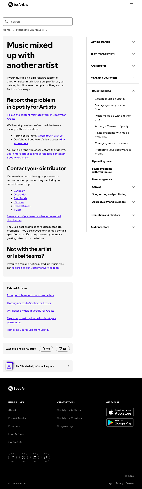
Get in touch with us (50, 135)
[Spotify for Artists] (18, 5)
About (12, 410)
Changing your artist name (111, 143)
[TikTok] (46, 457)
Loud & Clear (16, 434)
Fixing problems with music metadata (30, 295)
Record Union (22, 206)
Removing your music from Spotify (28, 330)
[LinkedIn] (34, 457)
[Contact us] (67, 366)
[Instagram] (12, 457)
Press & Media (17, 418)
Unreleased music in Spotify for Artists (30, 310)
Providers (14, 426)
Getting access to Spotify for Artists (29, 303)
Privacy (119, 483)
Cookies (130, 483)
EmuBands (20, 198)
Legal (110, 483)
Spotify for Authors (69, 410)
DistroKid (20, 194)
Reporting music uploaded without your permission (31, 320)
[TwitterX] (23, 457)
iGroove (19, 202)
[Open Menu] (132, 5)
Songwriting (65, 426)
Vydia (17, 210)
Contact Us (15, 442)
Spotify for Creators (69, 418)
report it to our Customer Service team (36, 268)
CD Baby (19, 191)
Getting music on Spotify (110, 99)
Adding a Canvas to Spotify (111, 126)
